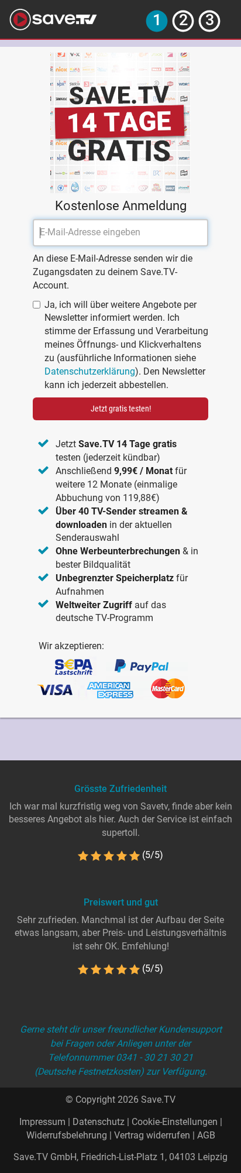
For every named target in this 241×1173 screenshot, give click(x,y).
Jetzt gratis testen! (121, 408)
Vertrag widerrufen (152, 1135)
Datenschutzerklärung (89, 371)
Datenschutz (99, 1121)
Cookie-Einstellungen (175, 1121)
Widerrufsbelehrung (66, 1135)
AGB (206, 1135)
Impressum (42, 1121)
